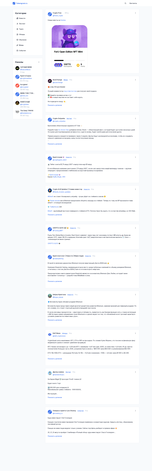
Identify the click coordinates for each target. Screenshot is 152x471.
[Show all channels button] (39, 62)
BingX (59, 177)
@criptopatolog (58, 258)
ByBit (55, 177)
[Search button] (125, 3)
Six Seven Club (63, 130)
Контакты (133, 3)
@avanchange (58, 82)
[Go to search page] (125, 3)
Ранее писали (55, 200)
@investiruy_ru (58, 413)
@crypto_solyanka (59, 121)
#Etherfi (50, 196)
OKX (63, 177)
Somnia (63, 20)
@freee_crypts (58, 15)
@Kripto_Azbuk (58, 297)
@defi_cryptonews (59, 336)
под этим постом (70, 91)
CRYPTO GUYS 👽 (54, 243)
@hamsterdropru (58, 374)
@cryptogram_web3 (59, 160)
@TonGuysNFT (58, 230)
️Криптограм (54, 175)
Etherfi (50, 211)
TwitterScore (54, 207)
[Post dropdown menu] (135, 13)
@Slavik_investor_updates (62, 192)
